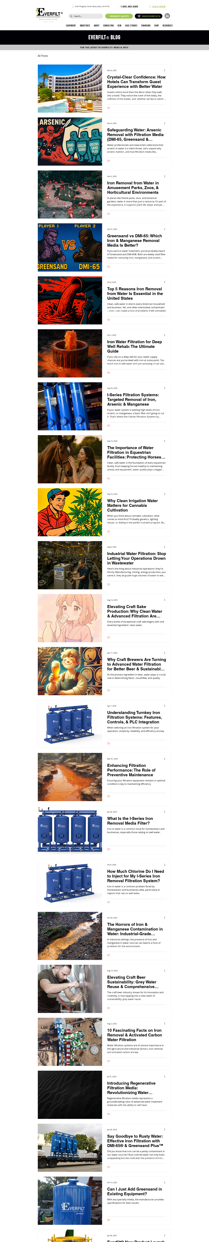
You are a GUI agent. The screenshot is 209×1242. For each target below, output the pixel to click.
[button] (84, 26)
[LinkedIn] (167, 16)
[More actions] (165, 70)
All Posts (43, 55)
